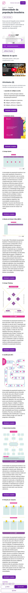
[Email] (13, 584)
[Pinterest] (10, 584)
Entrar (23, 2)
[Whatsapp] (7, 584)
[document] (14, 42)
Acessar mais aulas (15, 2)
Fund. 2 (4, 7)
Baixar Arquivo (9, 51)
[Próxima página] (22, 40)
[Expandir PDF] (21, 46)
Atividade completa (10, 110)
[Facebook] (3, 584)
